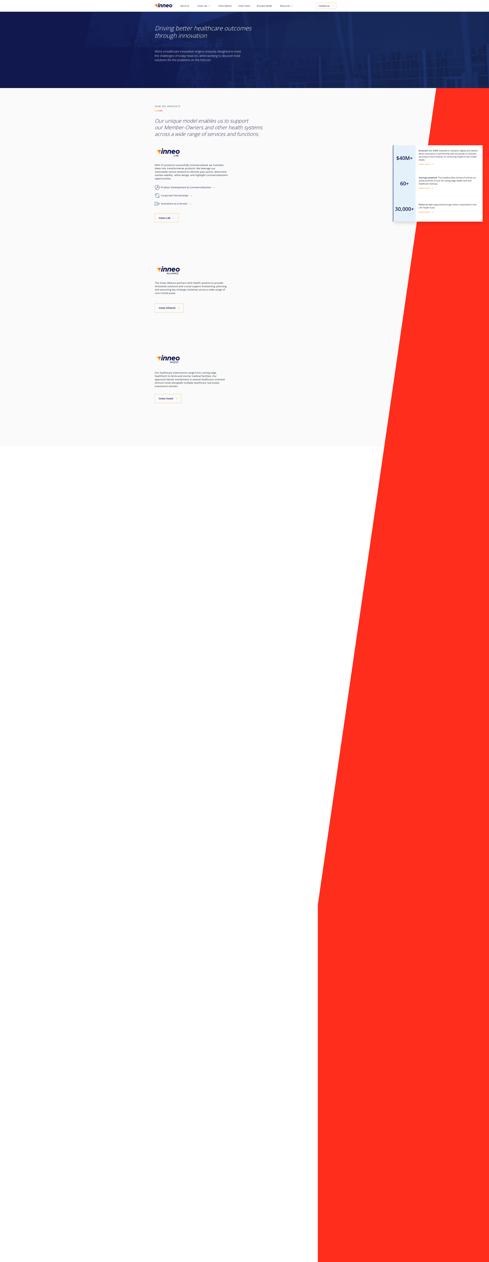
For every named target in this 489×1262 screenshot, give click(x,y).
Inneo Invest (244, 5)
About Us (184, 5)
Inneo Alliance (225, 5)
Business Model (264, 5)
